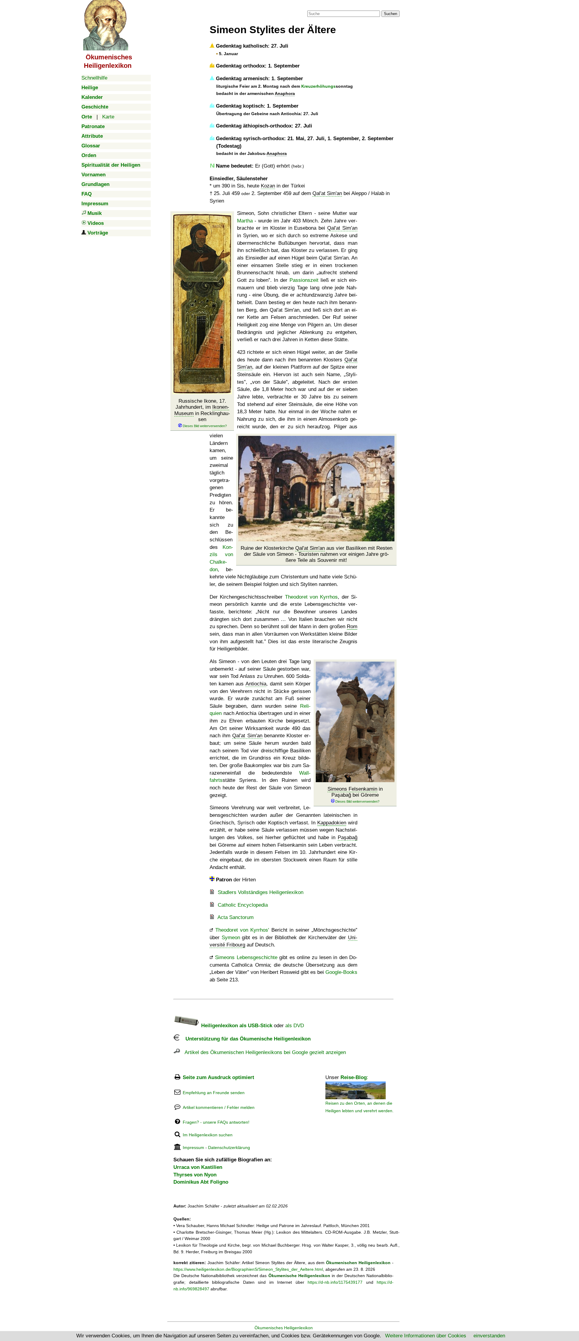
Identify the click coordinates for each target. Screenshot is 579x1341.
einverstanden (489, 1336)
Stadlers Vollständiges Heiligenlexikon (260, 892)
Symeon (231, 937)
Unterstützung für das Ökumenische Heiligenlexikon (245, 1039)
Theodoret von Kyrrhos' (242, 930)
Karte (108, 117)
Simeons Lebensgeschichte (246, 957)
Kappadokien (331, 823)
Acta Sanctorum (235, 917)
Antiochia (255, 684)
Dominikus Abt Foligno (200, 1182)
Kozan (268, 186)
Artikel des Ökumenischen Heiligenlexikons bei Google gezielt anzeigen (263, 1052)
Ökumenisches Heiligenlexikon (284, 1327)
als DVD (294, 1025)
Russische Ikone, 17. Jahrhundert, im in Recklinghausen (202, 410)
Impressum (193, 1147)
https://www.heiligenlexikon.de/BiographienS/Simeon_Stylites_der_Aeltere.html (248, 1269)
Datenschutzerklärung (229, 1147)
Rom (352, 626)
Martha (245, 221)
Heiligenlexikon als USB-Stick (236, 1025)
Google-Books (341, 972)
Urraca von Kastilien (197, 1167)
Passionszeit (304, 280)
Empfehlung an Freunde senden (214, 1092)
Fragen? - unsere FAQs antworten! (216, 1122)
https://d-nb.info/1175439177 (335, 1282)
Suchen (390, 13)
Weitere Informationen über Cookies (425, 1336)
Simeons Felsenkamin (352, 789)
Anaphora (285, 93)
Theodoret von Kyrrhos (311, 597)
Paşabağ (347, 837)
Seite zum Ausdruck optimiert (218, 1077)
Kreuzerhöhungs (318, 86)
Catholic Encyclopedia (243, 905)
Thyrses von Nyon (195, 1175)
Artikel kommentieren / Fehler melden (219, 1107)
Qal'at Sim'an (327, 193)
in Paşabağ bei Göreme (355, 792)
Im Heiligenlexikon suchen (208, 1134)
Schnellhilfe (94, 78)
